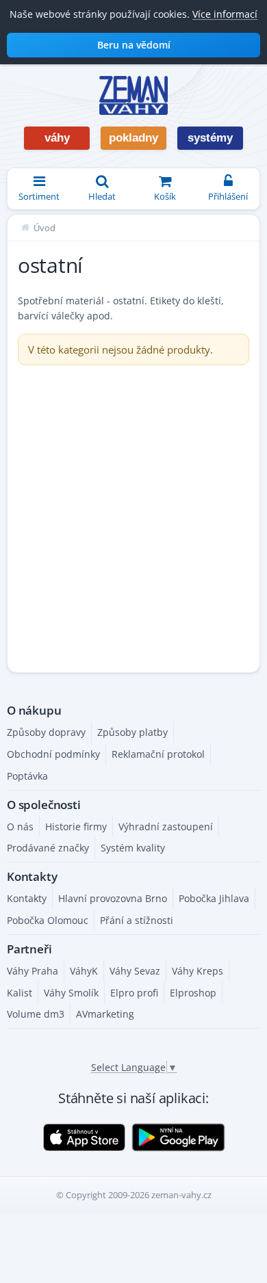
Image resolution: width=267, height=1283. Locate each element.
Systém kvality (133, 847)
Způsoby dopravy (46, 732)
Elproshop (193, 992)
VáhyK (84, 970)
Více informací (224, 14)
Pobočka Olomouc (47, 920)
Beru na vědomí (133, 44)
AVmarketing (105, 1013)
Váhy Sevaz (135, 970)
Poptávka (27, 775)
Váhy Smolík (71, 992)
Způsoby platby (132, 732)
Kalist (19, 992)
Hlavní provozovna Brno (112, 898)
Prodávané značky (48, 847)
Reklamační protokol (158, 754)
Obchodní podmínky (53, 754)
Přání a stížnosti (136, 920)
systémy (210, 137)
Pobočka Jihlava (214, 898)
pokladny (133, 137)
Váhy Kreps (197, 970)
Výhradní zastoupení (165, 826)
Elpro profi (134, 992)
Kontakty (27, 898)
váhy (57, 137)
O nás (20, 826)
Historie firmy (76, 826)
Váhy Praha (32, 970)
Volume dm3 (35, 1013)
